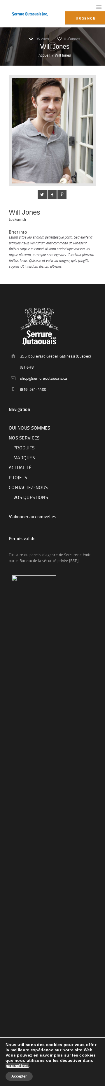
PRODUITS (24, 447)
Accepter (19, 1076)
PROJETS (18, 477)
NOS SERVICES (24, 438)
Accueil (44, 55)
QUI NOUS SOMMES (29, 428)
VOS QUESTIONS (30, 497)
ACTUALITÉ (20, 467)
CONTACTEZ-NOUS (28, 487)
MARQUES (24, 457)
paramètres (17, 1065)
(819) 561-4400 (33, 389)
